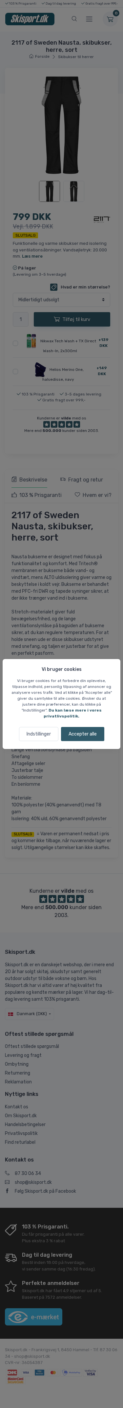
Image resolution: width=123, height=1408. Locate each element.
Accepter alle (83, 734)
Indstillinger (39, 734)
